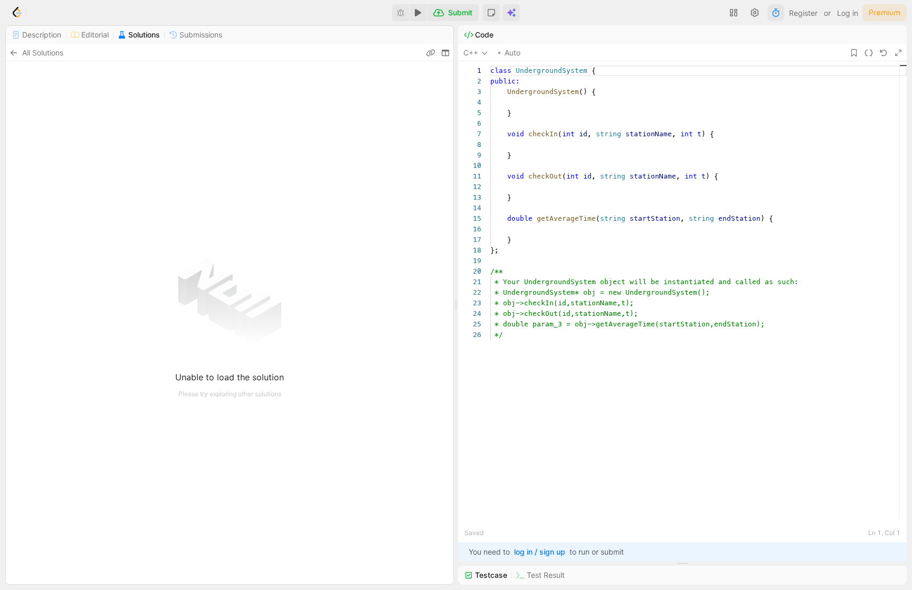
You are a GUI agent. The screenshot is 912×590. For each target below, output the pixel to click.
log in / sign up (539, 551)
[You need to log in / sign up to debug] (400, 12)
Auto (512, 52)
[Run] (418, 12)
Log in (847, 12)
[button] (491, 12)
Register (803, 12)
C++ (470, 52)
